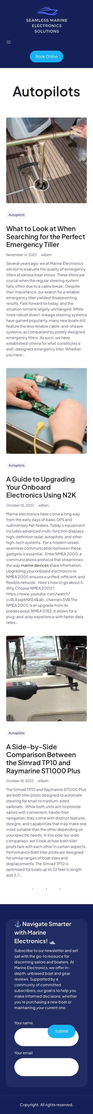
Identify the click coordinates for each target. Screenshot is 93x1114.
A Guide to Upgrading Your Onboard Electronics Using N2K (41, 487)
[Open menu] (8, 42)
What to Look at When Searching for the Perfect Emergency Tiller (45, 236)
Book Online (47, 56)
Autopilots (17, 214)
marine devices (35, 565)
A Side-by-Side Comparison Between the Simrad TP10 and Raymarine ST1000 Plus (43, 758)
